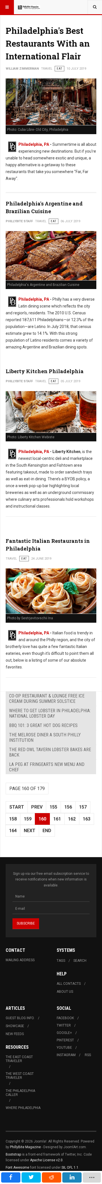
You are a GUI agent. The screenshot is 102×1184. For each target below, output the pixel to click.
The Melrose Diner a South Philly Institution (45, 737)
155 (53, 807)
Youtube (64, 1048)
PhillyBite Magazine (25, 1147)
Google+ (64, 1033)
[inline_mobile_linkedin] (72, 1177)
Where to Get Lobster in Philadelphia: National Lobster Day (50, 713)
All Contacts (69, 984)
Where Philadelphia (23, 1108)
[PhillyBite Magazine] (29, 7)
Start (16, 807)
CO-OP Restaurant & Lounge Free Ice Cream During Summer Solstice (46, 698)
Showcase (15, 1026)
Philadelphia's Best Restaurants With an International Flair (48, 43)
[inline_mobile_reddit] (51, 1177)
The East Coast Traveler (19, 1059)
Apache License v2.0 (46, 1160)
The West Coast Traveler (20, 1076)
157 (83, 807)
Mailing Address (20, 960)
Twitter (64, 1025)
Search (79, 961)
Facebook (65, 1018)
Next (29, 830)
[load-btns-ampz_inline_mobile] (92, 1177)
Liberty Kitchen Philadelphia (45, 371)
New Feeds (15, 1034)
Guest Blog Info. (20, 1018)
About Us (65, 992)
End (46, 830)
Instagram (66, 1055)
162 (72, 819)
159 (27, 819)
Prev (36, 807)
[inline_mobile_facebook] (10, 1177)
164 (13, 830)
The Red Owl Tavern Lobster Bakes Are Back (50, 752)
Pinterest (65, 1040)
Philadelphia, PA (33, 144)
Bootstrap (13, 1154)
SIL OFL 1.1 (69, 1168)
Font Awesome (17, 1168)
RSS (88, 1055)
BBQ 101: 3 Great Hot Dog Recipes (43, 725)
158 (13, 819)
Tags (61, 961)
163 (86, 819)
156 (68, 807)
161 (57, 819)
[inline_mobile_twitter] (31, 1177)
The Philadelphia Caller (20, 1093)
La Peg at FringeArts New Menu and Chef (46, 767)
